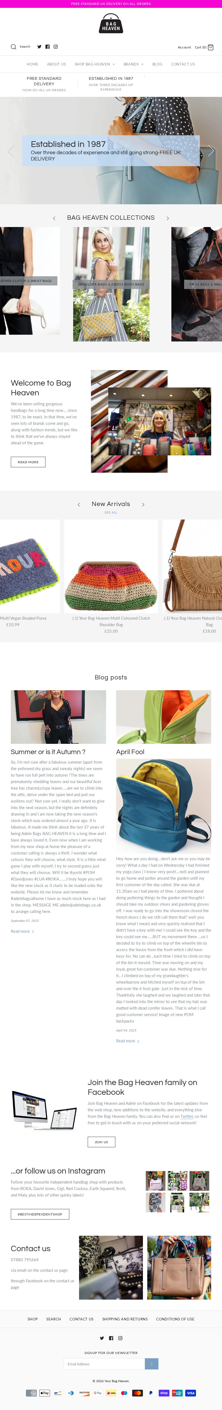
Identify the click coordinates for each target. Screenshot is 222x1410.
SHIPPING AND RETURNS (125, 1319)
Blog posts (111, 678)
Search (25, 46)
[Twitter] (39, 47)
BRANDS (134, 64)
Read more (28, 462)
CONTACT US (183, 64)
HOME (32, 64)
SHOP (33, 1319)
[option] (111, 150)
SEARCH (53, 1319)
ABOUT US (56, 64)
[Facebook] (47, 47)
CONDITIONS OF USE (175, 1319)
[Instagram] (56, 47)
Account (184, 47)
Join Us (101, 1142)
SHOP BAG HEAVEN (95, 64)
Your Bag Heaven (117, 1381)
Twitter (187, 1116)
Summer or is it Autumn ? (48, 751)
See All (111, 512)
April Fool (130, 751)
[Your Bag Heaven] (111, 16)
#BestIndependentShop (40, 1214)
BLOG (157, 64)
